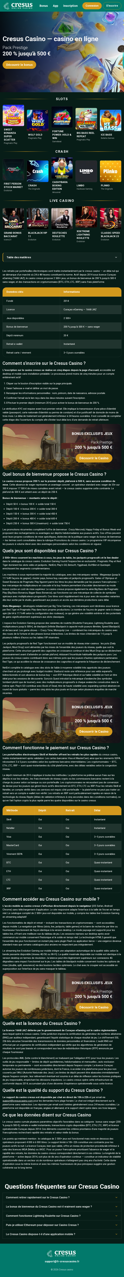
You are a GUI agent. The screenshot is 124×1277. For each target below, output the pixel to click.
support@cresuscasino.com (18, 1100)
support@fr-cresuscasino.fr (62, 1261)
